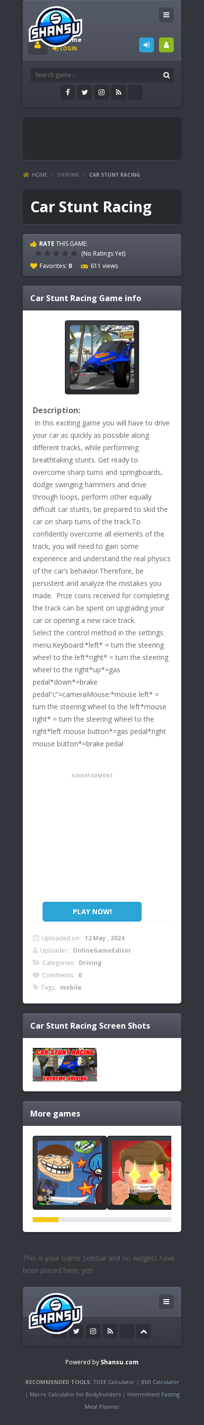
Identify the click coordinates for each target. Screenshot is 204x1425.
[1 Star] (39, 253)
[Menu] (166, 14)
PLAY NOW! (92, 911)
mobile (71, 987)
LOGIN (146, 45)
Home (40, 174)
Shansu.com (120, 1362)
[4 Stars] (66, 253)
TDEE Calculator (114, 1382)
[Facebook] (67, 92)
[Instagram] (101, 92)
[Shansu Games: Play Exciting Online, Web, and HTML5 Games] (55, 24)
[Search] (166, 75)
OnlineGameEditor (102, 950)
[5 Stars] (75, 253)
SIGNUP (166, 45)
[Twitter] (84, 92)
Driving (68, 174)
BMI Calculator (160, 1382)
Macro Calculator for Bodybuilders (75, 1394)
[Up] (143, 1331)
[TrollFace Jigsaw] (70, 1173)
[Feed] (118, 92)
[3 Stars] (57, 253)
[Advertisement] (116, 134)
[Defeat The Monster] (144, 1173)
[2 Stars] (48, 253)
